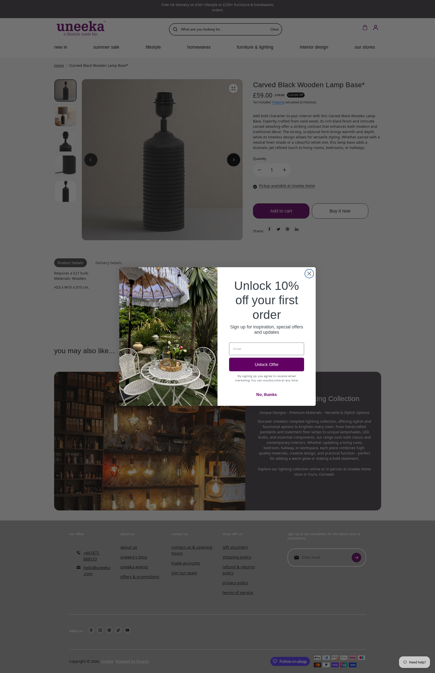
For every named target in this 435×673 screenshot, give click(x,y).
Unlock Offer (267, 364)
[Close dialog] (309, 273)
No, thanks (266, 394)
